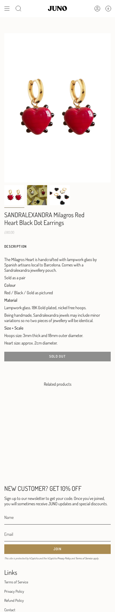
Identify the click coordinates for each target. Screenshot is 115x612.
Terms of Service (84, 558)
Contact (9, 609)
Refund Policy (14, 600)
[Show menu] (7, 8)
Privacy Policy (64, 558)
